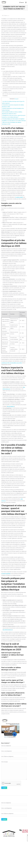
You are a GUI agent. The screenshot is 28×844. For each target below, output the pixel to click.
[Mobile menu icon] (26, 2)
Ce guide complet (19, 197)
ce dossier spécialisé (5, 573)
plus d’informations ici (7, 629)
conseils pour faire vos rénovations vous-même (11, 362)
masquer (16, 98)
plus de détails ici (10, 406)
